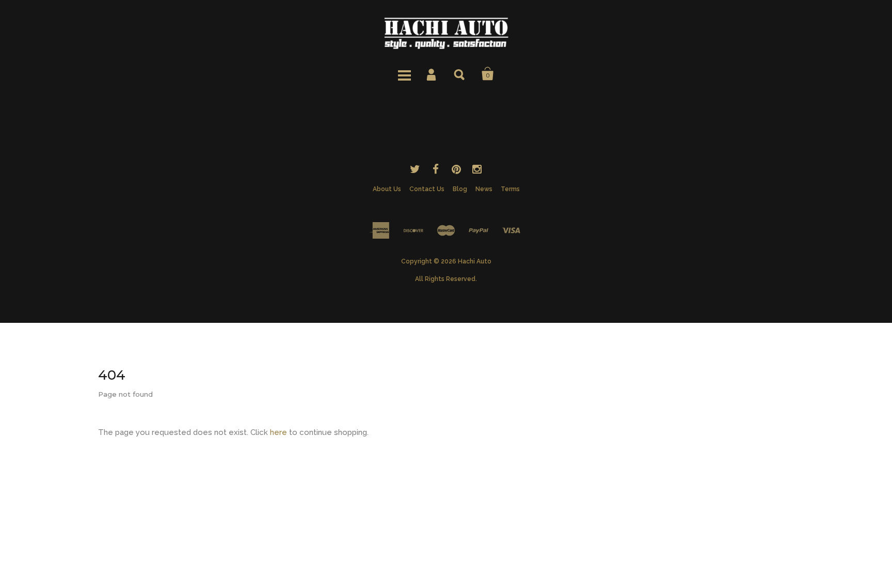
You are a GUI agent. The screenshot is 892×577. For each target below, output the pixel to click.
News (483, 189)
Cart (488, 74)
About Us (387, 189)
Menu (404, 74)
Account (432, 74)
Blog (460, 189)
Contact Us (426, 189)
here (278, 432)
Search (460, 74)
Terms (510, 189)
